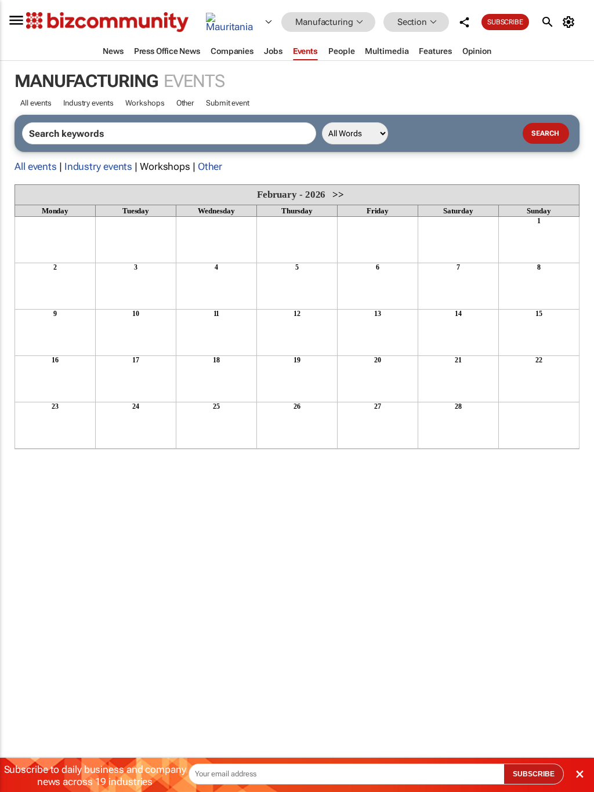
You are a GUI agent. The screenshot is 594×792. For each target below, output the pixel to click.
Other (185, 103)
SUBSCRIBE (534, 774)
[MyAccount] (570, 22)
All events (36, 103)
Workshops (145, 103)
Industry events (88, 103)
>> (338, 194)
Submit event (227, 103)
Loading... (37, 455)
